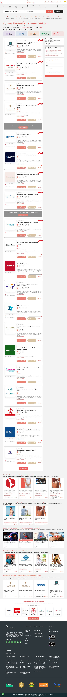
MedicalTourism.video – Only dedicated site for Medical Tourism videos (12, 667)
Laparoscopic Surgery (21, 21)
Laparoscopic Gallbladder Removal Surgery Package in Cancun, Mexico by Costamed (56, 491)
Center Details (29, 56)
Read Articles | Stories (38, 636)
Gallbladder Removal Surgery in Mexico (40, 519)
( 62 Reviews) (11, 50)
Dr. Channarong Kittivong (26, 27)
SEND (54, 76)
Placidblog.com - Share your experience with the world (54, 660)
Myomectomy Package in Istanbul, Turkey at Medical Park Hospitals (25, 491)
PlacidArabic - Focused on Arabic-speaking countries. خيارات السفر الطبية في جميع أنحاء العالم (40, 663)
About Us (26, 628)
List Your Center (28, 635)
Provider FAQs (27, 638)
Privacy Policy (51, 72)
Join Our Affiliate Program (28, 631)
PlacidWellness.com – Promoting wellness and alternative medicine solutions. (12, 663)
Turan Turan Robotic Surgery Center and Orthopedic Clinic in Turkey (56, 591)
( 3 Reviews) (11, 183)
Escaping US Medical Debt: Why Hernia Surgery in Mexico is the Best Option (10, 565)
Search (49, 11)
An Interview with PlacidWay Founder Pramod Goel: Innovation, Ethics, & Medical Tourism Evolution (10, 542)
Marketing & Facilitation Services (28, 634)
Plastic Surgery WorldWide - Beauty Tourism (25, 667)
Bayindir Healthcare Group (40, 590)
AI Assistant (58, 11)
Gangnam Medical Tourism (39, 656)
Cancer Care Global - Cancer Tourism (11, 673)
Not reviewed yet (8, 94)
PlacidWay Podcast (37, 653)
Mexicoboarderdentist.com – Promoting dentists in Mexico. (54, 663)
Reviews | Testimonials (38, 633)
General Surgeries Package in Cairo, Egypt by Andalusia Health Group (41, 491)
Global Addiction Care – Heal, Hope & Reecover (39, 670)
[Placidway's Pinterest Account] (15, 642)
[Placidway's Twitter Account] (9, 642)
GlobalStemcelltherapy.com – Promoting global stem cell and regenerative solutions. (40, 667)
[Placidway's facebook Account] (6, 642)
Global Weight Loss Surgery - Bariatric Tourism (54, 667)
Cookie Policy (58, 72)
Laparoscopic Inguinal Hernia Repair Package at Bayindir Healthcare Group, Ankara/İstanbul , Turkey (9, 491)
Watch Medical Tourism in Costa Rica (56, 542)
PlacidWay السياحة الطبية (24, 656)
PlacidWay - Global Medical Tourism (54, 654)
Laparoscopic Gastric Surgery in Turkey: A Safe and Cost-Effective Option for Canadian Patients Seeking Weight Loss (56, 565)
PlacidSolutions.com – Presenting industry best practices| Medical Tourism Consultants (40, 660)
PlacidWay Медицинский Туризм (26, 653)
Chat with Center (20, 56)
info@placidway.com (54, 631)
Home (5, 21)
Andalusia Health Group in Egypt (52, 55)
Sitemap (26, 643)
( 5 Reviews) (11, 438)
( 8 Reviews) (11, 292)
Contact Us (27, 641)
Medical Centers (12, 21)
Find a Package (37, 630)
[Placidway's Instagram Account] (18, 642)
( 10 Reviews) (11, 458)
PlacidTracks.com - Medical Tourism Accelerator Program (54, 657)
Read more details (20, 52)
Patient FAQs (27, 637)
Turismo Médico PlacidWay (10, 656)
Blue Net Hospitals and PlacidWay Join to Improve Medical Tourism (25, 565)
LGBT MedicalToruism (53, 669)
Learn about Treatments (38, 635)
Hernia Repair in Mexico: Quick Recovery (25, 519)
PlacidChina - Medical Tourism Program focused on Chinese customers (25, 660)
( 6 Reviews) (11, 143)
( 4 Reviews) (11, 72)
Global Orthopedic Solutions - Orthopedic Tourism (25, 673)
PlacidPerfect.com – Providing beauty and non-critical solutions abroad (26, 663)
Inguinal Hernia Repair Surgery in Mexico (10, 519)
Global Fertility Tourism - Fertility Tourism (12, 670)
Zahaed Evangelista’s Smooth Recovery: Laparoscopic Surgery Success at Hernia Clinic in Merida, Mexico (25, 542)
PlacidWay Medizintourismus (11, 653)
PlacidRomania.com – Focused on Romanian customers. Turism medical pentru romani (12, 660)
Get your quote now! (23, 127)
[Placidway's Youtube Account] (12, 642)
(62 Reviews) (56, 594)
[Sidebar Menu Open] (1, 2)
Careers (26, 640)
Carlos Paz (40, 27)
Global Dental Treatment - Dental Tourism (26, 670)
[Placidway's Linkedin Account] (21, 642)
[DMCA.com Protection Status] (31, 685)
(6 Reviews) (41, 594)
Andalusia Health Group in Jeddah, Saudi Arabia (9, 591)
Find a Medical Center (38, 628)
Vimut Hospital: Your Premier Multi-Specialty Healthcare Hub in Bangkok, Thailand (41, 542)
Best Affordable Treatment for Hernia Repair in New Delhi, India (41, 565)
